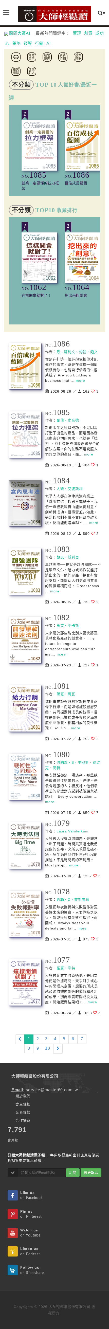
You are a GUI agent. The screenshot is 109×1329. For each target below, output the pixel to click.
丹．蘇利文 (66, 352)
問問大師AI (21, 33)
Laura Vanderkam (72, 831)
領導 (28, 43)
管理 (77, 33)
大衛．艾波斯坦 (70, 489)
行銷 (39, 43)
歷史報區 (91, 1173)
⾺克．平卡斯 (68, 626)
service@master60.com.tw (52, 1090)
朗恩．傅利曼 (68, 557)
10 (47, 1048)
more (80, 380)
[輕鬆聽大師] (17, 56)
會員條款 (22, 1104)
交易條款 (22, 1112)
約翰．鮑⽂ (88, 352)
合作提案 (22, 1120)
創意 (88, 33)
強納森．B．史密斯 (73, 762)
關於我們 (22, 1096)
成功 (99, 33)
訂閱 (72, 1173)
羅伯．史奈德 (68, 420)
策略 (16, 43)
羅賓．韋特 (66, 968)
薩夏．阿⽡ (66, 694)
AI (48, 43)
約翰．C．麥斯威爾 (73, 900)
